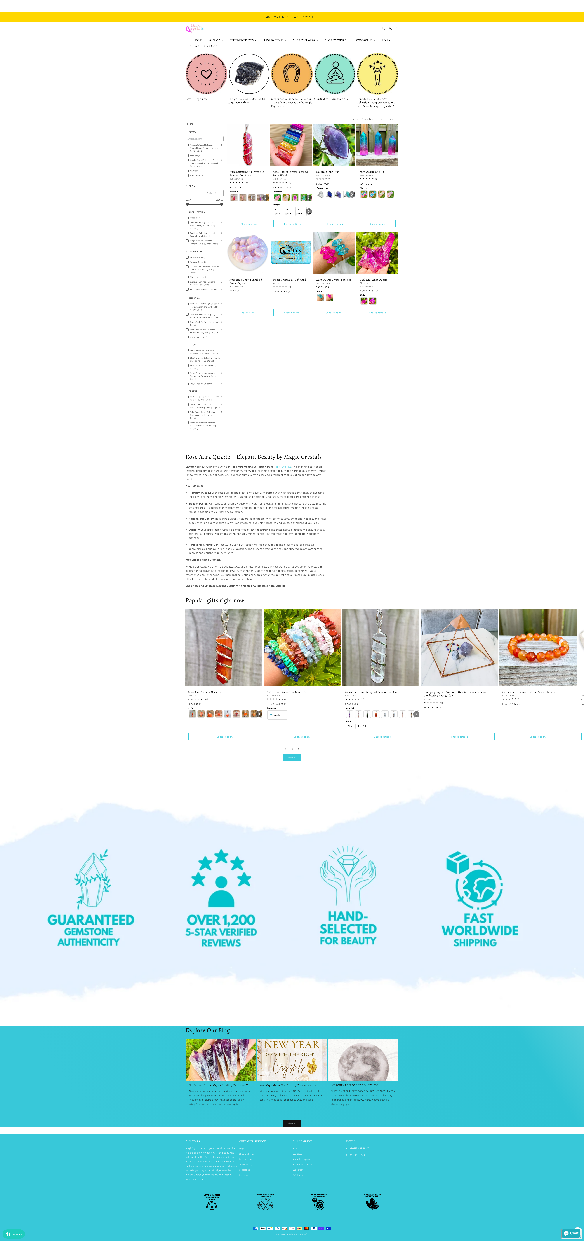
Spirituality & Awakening (329, 99)
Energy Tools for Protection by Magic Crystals (246, 100)
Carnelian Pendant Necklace (205, 692)
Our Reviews (299, 1169)
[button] (383, 28)
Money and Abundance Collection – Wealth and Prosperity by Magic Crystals (291, 102)
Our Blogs (297, 1153)
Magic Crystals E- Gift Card (289, 279)
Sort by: (355, 119)
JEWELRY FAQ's (246, 1164)
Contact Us (244, 1169)
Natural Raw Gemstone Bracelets (286, 692)
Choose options (249, 223)
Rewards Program (301, 1159)
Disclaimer (244, 1175)
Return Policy (245, 1159)
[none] (234, 197)
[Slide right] (298, 749)
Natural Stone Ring (327, 172)
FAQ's (241, 1148)
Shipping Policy (246, 1153)
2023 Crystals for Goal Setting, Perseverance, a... (289, 1085)
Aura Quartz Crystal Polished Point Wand (290, 173)
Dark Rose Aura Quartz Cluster (374, 281)
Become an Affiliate (302, 1164)
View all (292, 757)
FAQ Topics (298, 1175)
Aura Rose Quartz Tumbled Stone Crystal (246, 281)
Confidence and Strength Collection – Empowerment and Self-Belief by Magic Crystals (376, 102)
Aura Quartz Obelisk (372, 172)
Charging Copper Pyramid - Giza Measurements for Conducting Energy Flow (455, 693)
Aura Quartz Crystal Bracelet (333, 279)
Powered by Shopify (300, 1234)
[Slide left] (285, 749)
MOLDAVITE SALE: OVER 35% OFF (290, 17)
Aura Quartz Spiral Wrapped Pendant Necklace (247, 173)
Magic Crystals (287, 1234)
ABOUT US (297, 1148)
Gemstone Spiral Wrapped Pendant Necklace (372, 692)
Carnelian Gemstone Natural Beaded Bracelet (529, 692)
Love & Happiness (196, 99)
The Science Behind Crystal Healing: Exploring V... (219, 1085)
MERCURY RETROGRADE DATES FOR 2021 (358, 1085)
